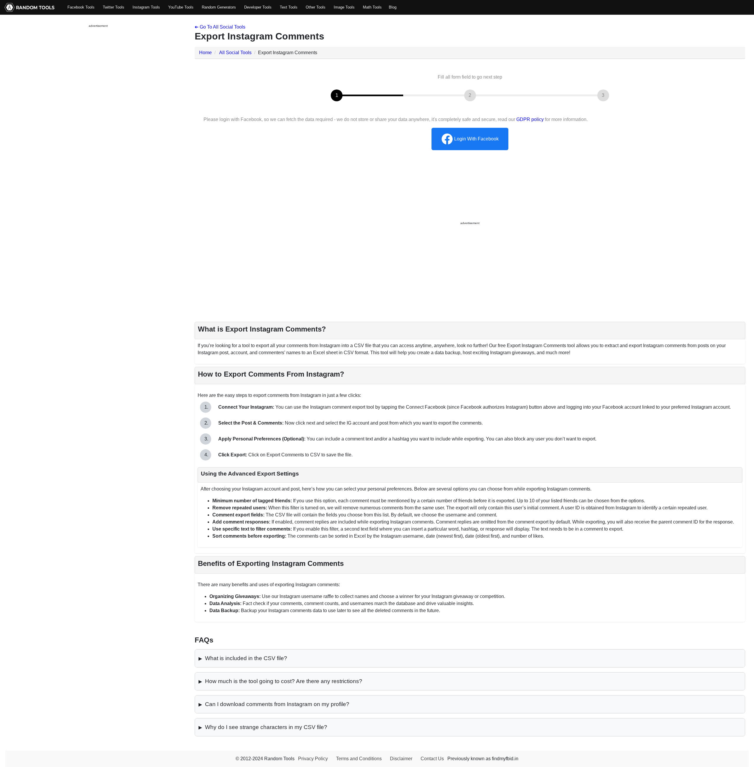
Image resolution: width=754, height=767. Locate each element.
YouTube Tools (181, 7)
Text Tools (288, 7)
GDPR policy (530, 119)
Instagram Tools (146, 7)
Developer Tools (258, 7)
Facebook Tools (81, 7)
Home (205, 52)
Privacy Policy (313, 758)
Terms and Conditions (359, 758)
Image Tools (344, 7)
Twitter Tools (113, 7)
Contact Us (432, 758)
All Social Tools (235, 52)
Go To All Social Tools (220, 26)
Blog (392, 7)
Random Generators (219, 7)
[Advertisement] (98, 121)
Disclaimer (401, 758)
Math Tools (372, 7)
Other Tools (315, 7)
